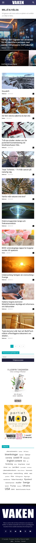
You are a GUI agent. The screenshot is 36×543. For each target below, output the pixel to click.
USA (7, 489)
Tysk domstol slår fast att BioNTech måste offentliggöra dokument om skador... (17, 333)
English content (14, 461)
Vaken (3, 118)
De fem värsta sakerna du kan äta (16, 116)
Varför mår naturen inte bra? (14, 196)
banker (20, 451)
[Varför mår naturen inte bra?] (18, 186)
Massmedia (29, 470)
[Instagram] (10, 531)
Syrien (7, 486)
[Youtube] (30, 531)
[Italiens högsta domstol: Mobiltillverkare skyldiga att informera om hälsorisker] (18, 291)
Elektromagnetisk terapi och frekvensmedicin (14, 222)
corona (9, 458)
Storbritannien (9, 483)
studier (19, 482)
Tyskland (19, 486)
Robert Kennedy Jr (17, 479)
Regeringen (27, 476)
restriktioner (6, 479)
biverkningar (11, 454)
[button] (3, 2)
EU (24, 461)
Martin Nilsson (21, 470)
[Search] (33, 2)
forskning (9, 464)
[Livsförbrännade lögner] (14, 61)
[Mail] (15, 531)
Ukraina (26, 486)
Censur (27, 455)
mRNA (26, 473)
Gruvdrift (5, 91)
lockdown (29, 467)
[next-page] (23, 346)
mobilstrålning (18, 473)
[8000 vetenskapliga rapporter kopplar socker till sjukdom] (18, 238)
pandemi (7, 476)
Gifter (15, 464)
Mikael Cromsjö (7, 473)
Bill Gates (26, 451)
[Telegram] (20, 531)
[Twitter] (25, 531)
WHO (13, 489)
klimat (5, 467)
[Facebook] (5, 531)
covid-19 (17, 458)
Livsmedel (23, 467)
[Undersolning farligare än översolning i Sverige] (18, 265)
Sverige (26, 482)
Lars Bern (15, 467)
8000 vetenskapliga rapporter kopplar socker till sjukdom (18, 249)
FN (27, 461)
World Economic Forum (23, 489)
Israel (28, 464)
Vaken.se (4, 48)
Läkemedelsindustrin (9, 470)
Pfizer (12, 476)
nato (30, 473)
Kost (10, 467)
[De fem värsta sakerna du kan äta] (18, 105)
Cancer (21, 455)
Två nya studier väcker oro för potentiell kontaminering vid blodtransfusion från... (14, 142)
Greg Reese (21, 464)
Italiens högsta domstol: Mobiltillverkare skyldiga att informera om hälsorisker (18, 304)
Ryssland (28, 479)
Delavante (26, 458)
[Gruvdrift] (18, 81)
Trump (13, 486)
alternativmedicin (12, 451)
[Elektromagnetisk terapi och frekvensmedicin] (18, 211)
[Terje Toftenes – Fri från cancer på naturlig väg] (18, 159)
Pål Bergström (19, 476)
